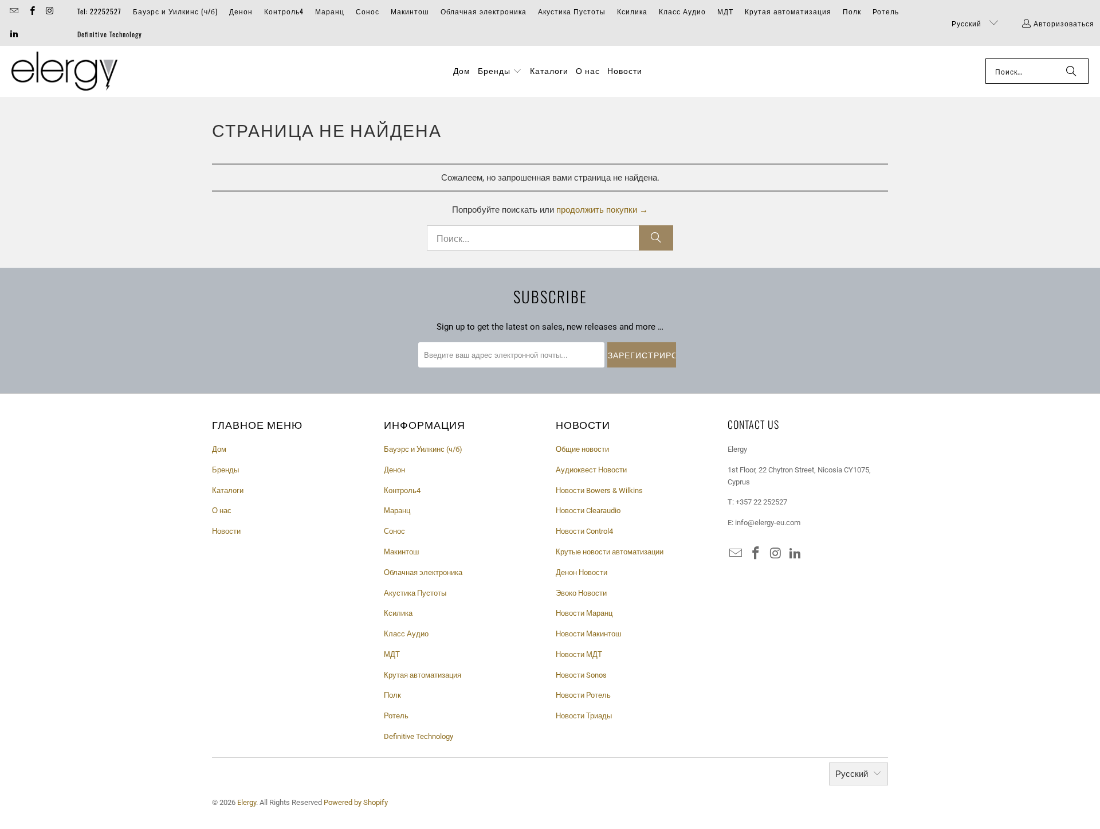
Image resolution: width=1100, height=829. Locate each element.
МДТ (725, 11)
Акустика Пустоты (572, 11)
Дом (219, 449)
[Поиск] (1071, 71)
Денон (241, 11)
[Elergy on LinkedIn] (13, 34)
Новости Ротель (583, 695)
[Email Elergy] (13, 11)
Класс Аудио (682, 11)
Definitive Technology (109, 34)
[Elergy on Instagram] (49, 11)
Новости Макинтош (588, 633)
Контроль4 (284, 11)
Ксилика (632, 11)
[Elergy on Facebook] (31, 11)
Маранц (329, 11)
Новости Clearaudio (588, 510)
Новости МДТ (579, 654)
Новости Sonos (581, 675)
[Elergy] (64, 71)
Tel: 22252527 (99, 11)
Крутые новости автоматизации (609, 552)
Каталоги (227, 490)
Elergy (246, 802)
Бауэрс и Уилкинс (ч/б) (175, 11)
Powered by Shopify (356, 802)
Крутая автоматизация (788, 11)
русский (968, 23)
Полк (852, 11)
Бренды (225, 470)
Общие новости (582, 449)
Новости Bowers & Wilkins (599, 490)
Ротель (886, 11)
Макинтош (410, 11)
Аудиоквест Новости (591, 470)
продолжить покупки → (602, 210)
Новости (226, 531)
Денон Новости (581, 572)
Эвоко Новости (581, 593)
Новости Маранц (584, 613)
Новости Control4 (584, 531)
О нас (221, 510)
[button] (500, 71)
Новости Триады (584, 715)
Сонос (367, 11)
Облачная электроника (484, 11)
